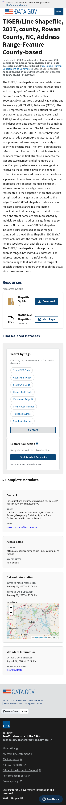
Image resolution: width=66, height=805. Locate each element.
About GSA (9, 748)
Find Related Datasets (33, 457)
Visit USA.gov (11, 798)
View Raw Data (14, 669)
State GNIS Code (21, 384)
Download (49, 301)
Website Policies (36, 700)
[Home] (21, 11)
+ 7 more (33, 430)
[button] (10, 607)
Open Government (18, 700)
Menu (59, 11)
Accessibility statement (16, 754)
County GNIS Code (22, 392)
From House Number (23, 406)
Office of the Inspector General (20, 770)
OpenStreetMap (41, 637)
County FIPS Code (22, 377)
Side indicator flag (22, 421)
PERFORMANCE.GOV (13, 703)
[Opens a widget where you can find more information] (51, 799)
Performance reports (15, 775)
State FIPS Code (21, 370)
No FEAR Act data (13, 765)
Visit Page (49, 319)
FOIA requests (11, 759)
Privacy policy (11, 781)
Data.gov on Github (33, 703)
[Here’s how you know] (33, 4)
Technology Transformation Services (26, 740)
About (5, 700)
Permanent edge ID (23, 399)
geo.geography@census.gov (22, 527)
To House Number (22, 413)
